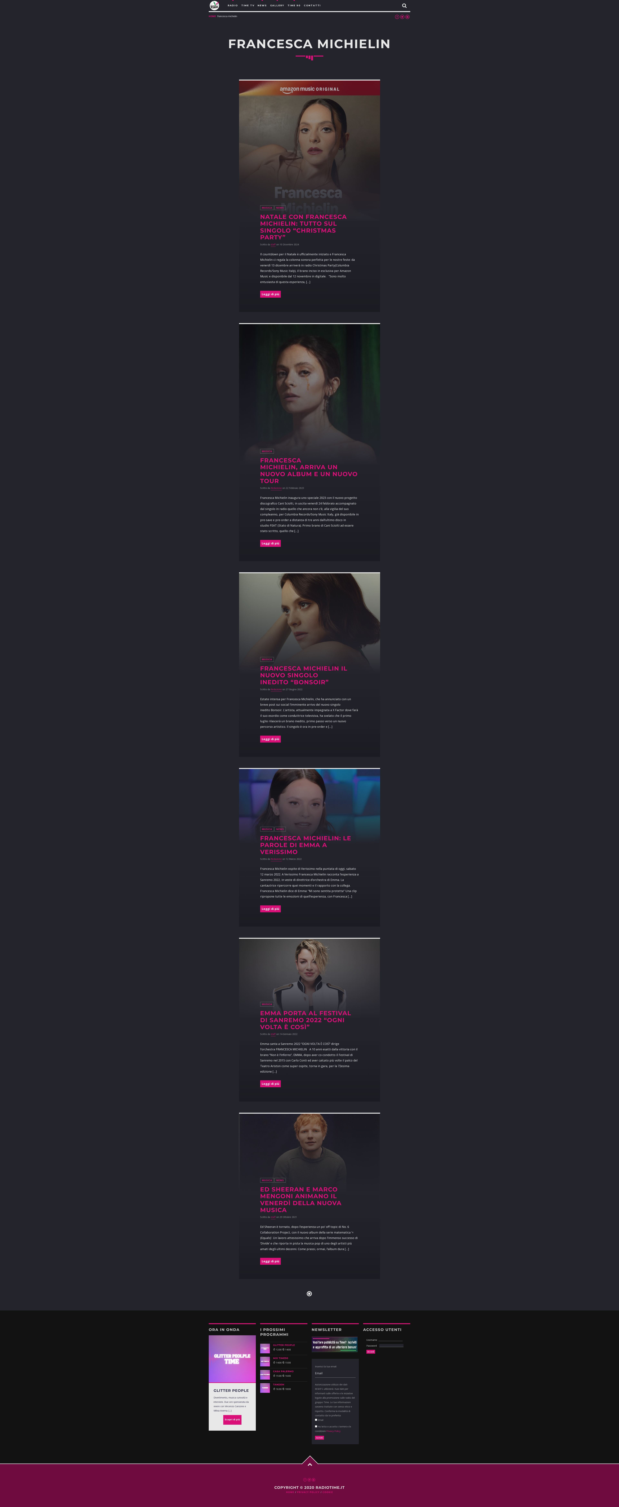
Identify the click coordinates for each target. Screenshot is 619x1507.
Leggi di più (270, 294)
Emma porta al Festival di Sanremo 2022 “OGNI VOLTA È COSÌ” (305, 1020)
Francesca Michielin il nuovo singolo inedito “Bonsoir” (303, 675)
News (280, 207)
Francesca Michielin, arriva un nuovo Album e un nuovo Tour (309, 471)
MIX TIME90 (280, 1358)
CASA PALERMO (283, 1371)
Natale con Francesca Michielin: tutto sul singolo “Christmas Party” (303, 227)
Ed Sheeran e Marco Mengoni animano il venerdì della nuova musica (301, 1200)
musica (267, 207)
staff (273, 244)
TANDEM (278, 1384)
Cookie (328, 1492)
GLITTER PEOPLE (284, 1345)
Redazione (276, 488)
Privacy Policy (333, 1431)
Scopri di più (232, 1419)
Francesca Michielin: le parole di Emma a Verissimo (305, 845)
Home (212, 16)
